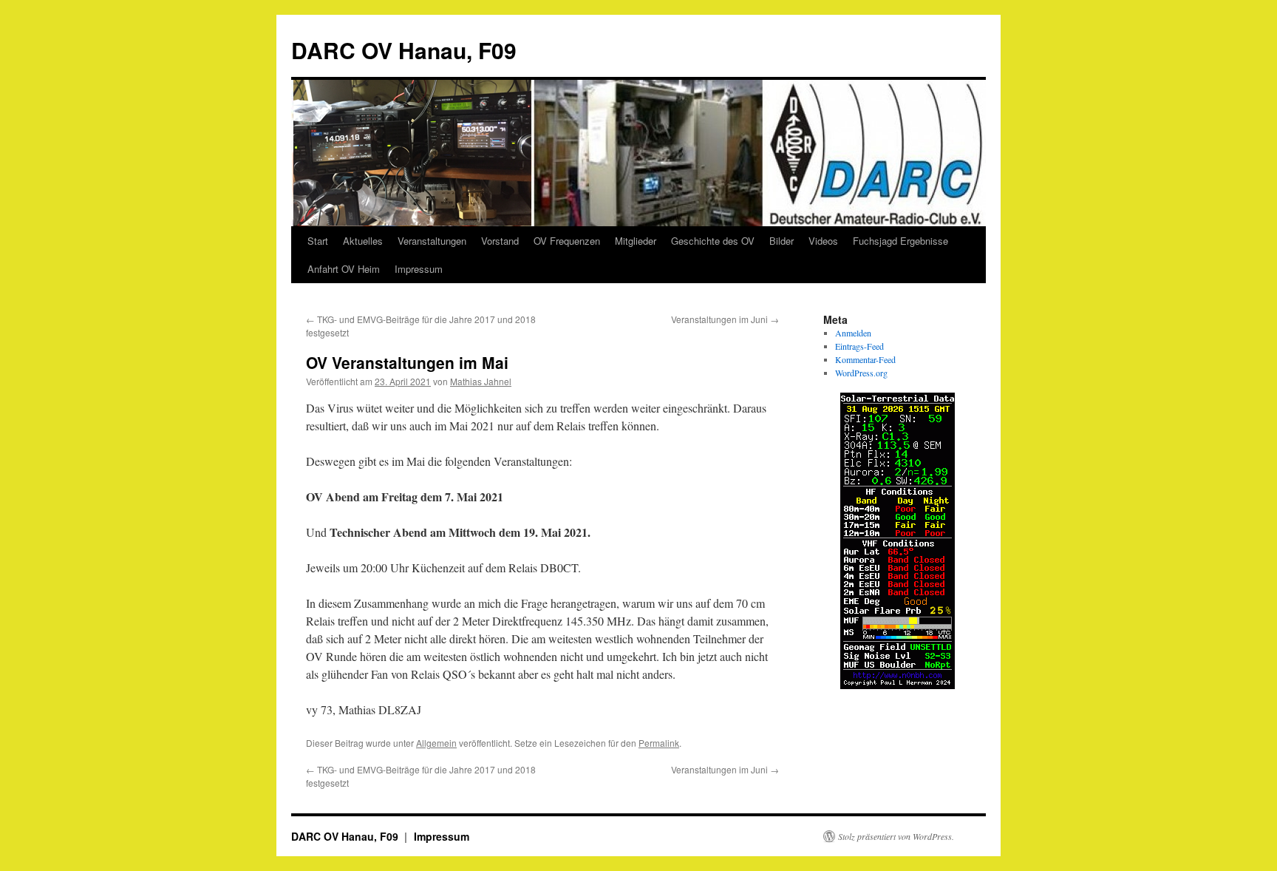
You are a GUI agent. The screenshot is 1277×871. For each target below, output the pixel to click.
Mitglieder (635, 241)
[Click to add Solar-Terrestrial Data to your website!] (897, 685)
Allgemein (436, 742)
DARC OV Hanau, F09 (404, 50)
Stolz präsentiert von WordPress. (896, 836)
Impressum (419, 269)
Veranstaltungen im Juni (725, 319)
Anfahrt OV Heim (343, 269)
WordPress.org (861, 373)
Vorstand (500, 241)
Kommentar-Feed (865, 359)
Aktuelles (363, 241)
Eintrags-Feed (859, 346)
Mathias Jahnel (480, 381)
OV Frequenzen (567, 241)
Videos (823, 241)
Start (317, 241)
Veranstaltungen (432, 241)
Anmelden (853, 333)
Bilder (781, 241)
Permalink (658, 742)
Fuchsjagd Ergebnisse (900, 241)
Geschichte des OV (713, 241)
